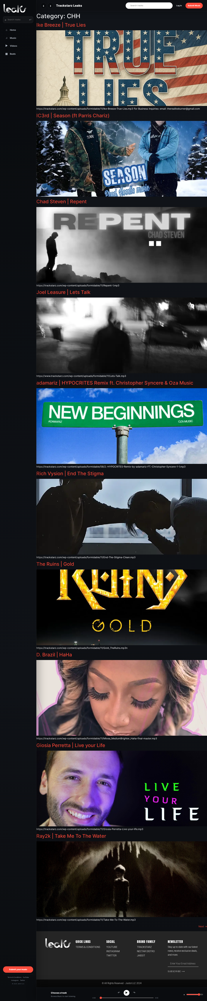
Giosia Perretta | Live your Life (70, 745)
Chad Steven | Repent (61, 201)
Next (203, 926)
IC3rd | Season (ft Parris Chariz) (73, 116)
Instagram (15, 980)
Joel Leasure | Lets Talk (63, 292)
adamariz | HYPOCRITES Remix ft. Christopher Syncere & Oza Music (114, 383)
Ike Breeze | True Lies (61, 25)
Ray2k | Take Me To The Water (71, 836)
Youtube (111, 947)
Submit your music (18, 969)
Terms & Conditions (14, 977)
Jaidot (141, 955)
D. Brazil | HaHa (54, 655)
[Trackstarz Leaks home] (18, 8)
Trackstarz (144, 947)
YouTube (26, 977)
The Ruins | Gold (55, 564)
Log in (179, 5)
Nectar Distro (146, 951)
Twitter (22, 980)
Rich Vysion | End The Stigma (70, 473)
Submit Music (194, 5)
